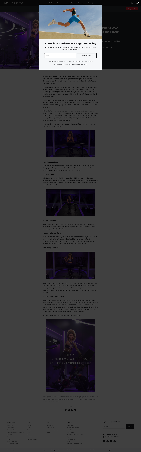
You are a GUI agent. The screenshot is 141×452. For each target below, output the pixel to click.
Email (47, 55)
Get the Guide (86, 55)
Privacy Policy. (83, 64)
